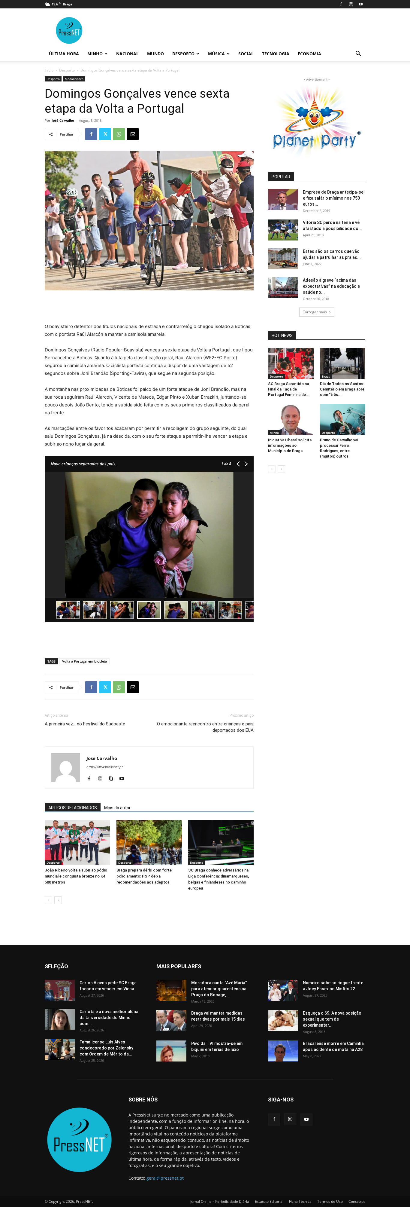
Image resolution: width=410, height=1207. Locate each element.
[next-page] (58, 900)
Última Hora (64, 54)
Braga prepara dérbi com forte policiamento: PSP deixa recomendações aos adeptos (144, 876)
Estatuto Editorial (269, 1201)
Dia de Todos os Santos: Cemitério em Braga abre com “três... (342, 389)
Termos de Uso (330, 1201)
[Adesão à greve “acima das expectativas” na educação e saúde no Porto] (283, 287)
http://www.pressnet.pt (104, 767)
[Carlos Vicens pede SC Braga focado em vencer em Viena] (60, 990)
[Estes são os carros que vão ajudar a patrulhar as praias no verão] (283, 258)
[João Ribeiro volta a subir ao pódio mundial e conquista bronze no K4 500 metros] (77, 842)
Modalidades (74, 79)
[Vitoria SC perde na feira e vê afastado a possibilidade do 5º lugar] (283, 229)
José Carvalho (63, 120)
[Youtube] (360, 4)
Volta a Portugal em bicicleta (84, 661)
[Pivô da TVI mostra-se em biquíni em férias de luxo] (171, 1050)
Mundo (155, 54)
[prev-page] (48, 900)
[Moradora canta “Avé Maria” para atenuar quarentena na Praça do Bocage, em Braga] (171, 990)
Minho (95, 54)
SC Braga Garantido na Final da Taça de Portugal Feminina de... (288, 389)
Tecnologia (275, 54)
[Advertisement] (149, 307)
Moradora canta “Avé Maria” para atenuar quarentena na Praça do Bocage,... (219, 988)
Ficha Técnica (300, 1201)
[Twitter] (105, 134)
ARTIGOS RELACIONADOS (72, 807)
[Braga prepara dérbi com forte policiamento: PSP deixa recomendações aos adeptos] (149, 842)
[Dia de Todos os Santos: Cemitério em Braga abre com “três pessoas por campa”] (343, 363)
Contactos (356, 1201)
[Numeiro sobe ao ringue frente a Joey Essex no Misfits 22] (283, 990)
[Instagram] (350, 4)
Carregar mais (315, 311)
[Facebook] (340, 4)
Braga (326, 376)
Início (49, 70)
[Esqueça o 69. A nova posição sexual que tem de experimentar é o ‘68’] (283, 1020)
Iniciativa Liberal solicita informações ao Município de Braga (290, 445)
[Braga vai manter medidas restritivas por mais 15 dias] (171, 1020)
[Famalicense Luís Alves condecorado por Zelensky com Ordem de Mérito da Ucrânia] (60, 1049)
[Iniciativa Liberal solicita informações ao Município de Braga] (291, 419)
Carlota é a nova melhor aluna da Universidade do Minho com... (109, 1017)
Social (246, 54)
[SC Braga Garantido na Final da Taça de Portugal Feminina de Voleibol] (291, 363)
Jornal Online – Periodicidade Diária (219, 1201)
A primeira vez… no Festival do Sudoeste (85, 724)
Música (216, 54)
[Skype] (113, 779)
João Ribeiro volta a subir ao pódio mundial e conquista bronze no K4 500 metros (76, 876)
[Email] (133, 134)
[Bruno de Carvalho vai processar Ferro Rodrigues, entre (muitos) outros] (343, 419)
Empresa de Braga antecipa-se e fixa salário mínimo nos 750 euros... (333, 198)
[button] (358, 54)
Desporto (183, 54)
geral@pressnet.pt (165, 1178)
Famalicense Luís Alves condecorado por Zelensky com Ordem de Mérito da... (106, 1048)
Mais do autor (117, 807)
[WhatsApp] (119, 134)
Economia (309, 54)
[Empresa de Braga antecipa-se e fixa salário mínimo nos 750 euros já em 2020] (283, 199)
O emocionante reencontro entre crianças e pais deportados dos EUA (205, 727)
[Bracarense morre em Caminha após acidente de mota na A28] (283, 1050)
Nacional (127, 54)
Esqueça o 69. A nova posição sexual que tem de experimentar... (332, 1019)
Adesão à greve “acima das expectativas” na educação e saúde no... (331, 286)
